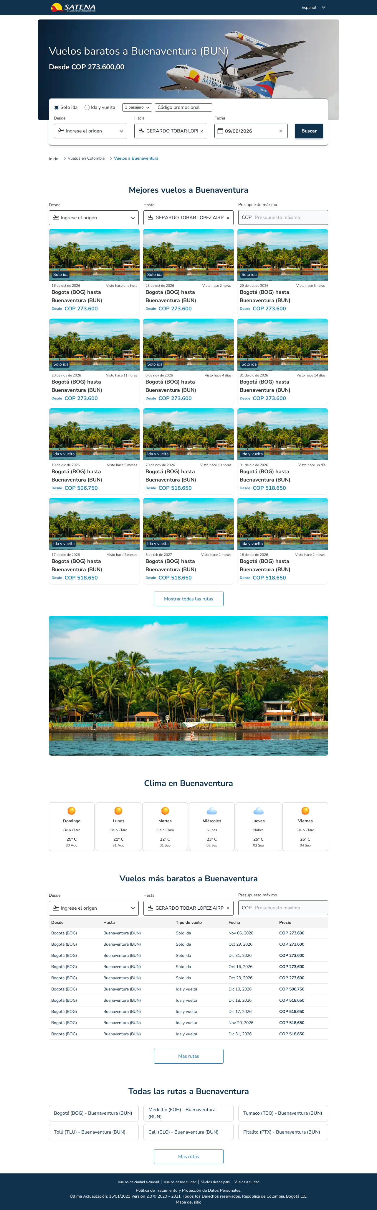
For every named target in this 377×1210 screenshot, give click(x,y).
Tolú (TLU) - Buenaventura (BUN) (89, 1132)
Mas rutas (188, 1056)
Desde (59, 118)
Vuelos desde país (215, 1182)
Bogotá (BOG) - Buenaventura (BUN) (93, 1113)
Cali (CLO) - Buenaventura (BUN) (183, 1132)
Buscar (309, 131)
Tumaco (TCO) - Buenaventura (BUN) (282, 1113)
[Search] (123, 131)
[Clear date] (281, 131)
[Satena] (73, 7)
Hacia (139, 118)
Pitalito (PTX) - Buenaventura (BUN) (281, 1132)
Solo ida (68, 107)
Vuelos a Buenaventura (136, 158)
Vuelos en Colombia (86, 158)
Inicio (53, 159)
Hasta (148, 205)
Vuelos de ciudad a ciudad (138, 1182)
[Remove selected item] (203, 131)
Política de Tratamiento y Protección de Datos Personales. (188, 1190)
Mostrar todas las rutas (188, 599)
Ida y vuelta (103, 107)
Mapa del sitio (188, 1202)
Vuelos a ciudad (246, 1182)
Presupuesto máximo (257, 204)
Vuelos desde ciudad (180, 1182)
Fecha (219, 118)
